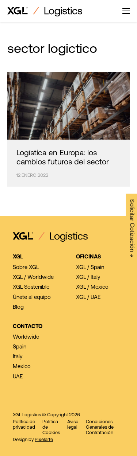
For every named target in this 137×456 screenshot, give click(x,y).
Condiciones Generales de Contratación (100, 427)
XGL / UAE (88, 297)
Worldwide (26, 337)
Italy (17, 357)
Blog (18, 307)
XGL (18, 257)
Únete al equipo (32, 297)
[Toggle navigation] (126, 11)
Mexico (22, 367)
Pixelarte (44, 439)
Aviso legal (73, 425)
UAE (18, 377)
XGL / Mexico (92, 287)
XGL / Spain (90, 267)
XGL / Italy (88, 277)
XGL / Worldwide (33, 277)
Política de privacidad (24, 425)
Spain (19, 347)
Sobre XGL (26, 267)
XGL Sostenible (31, 287)
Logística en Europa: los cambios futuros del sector (62, 157)
